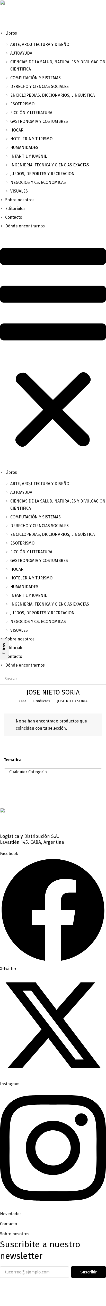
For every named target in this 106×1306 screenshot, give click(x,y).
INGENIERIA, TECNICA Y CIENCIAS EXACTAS (49, 165)
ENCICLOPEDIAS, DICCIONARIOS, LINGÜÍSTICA (52, 95)
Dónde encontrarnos (25, 226)
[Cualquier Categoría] (51, 772)
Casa (22, 701)
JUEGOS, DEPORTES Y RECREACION (42, 173)
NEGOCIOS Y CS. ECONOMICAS (38, 182)
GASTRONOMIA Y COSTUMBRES (39, 121)
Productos (41, 701)
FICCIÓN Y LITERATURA (31, 112)
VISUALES (19, 191)
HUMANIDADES (24, 147)
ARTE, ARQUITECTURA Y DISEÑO (39, 44)
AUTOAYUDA (21, 53)
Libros (11, 33)
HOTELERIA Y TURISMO (31, 138)
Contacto (13, 217)
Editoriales (15, 208)
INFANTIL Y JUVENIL (28, 156)
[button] (53, 349)
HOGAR (16, 130)
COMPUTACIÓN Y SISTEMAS (35, 77)
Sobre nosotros (19, 199)
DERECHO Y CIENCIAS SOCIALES (39, 86)
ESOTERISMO (22, 104)
